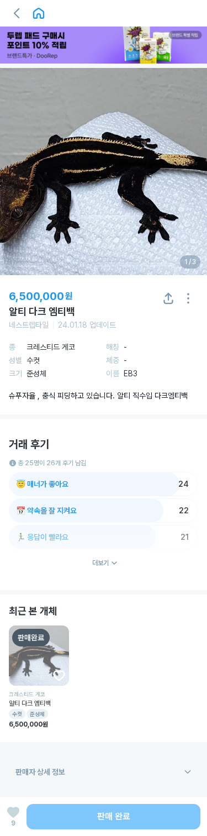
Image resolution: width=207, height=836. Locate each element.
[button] (16, 13)
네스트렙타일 (29, 324)
